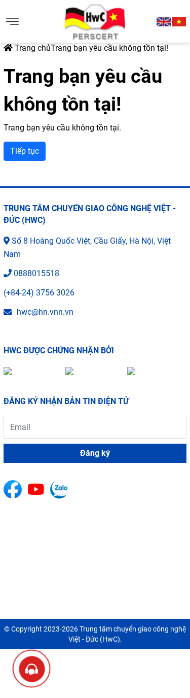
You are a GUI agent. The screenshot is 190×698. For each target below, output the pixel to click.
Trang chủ (32, 48)
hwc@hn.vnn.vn (45, 312)
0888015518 (36, 273)
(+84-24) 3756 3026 (39, 292)
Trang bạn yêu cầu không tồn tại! (109, 48)
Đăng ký (95, 453)
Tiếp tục (24, 151)
